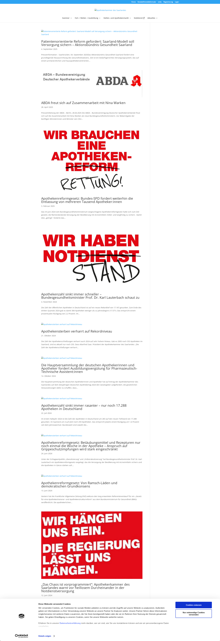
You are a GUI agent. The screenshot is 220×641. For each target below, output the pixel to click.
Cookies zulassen (194, 605)
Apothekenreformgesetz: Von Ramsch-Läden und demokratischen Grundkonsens (79, 484)
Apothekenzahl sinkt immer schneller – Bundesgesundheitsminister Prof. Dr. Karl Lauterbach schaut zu (90, 296)
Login (177, 2)
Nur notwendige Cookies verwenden (194, 613)
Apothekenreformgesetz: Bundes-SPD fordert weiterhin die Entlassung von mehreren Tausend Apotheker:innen (87, 200)
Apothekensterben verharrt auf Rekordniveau (76, 331)
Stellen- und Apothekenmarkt (116, 18)
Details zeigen (44, 636)
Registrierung (168, 2)
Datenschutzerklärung (70, 623)
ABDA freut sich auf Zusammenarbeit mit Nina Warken (83, 102)
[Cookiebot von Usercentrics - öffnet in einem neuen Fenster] (21, 636)
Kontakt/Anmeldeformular (147, 2)
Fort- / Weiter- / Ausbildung (86, 18)
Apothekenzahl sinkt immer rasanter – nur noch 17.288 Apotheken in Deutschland (84, 407)
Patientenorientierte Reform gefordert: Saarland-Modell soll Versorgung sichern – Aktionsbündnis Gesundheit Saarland (87, 43)
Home (133, 2)
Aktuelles (151, 18)
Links (160, 2)
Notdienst (138, 18)
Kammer (66, 18)
